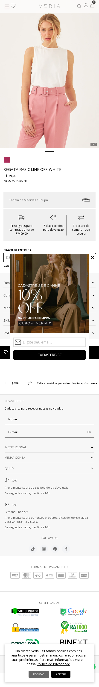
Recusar (38, 674)
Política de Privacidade (53, 664)
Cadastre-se (50, 354)
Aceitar (61, 674)
